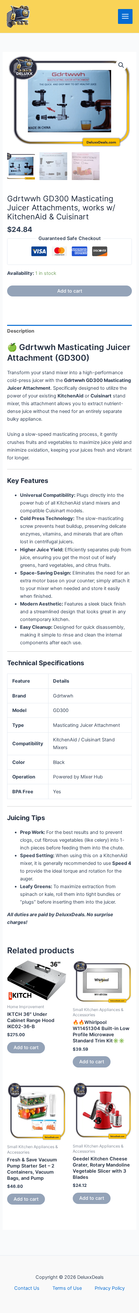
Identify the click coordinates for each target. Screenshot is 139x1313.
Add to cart (69, 291)
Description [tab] (20, 331)
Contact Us (26, 1288)
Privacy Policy (110, 1288)
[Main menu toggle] (125, 16)
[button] (121, 65)
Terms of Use (67, 1288)
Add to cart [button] (26, 1047)
